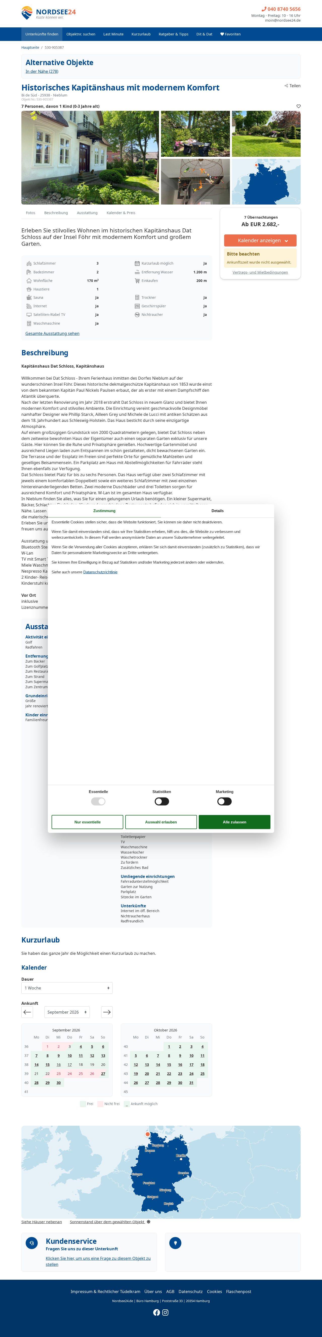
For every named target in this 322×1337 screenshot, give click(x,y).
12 (92, 1055)
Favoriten (232, 34)
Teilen (295, 85)
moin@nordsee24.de (283, 20)
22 (169, 1073)
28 (36, 1082)
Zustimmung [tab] (104, 510)
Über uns (153, 1291)
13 (103, 1055)
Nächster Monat (106, 1012)
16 (59, 1064)
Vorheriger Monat (27, 1012)
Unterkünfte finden (41, 34)
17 (70, 1064)
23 (180, 1073)
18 (202, 1064)
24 (191, 1073)
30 (59, 1082)
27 (103, 1073)
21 (158, 1073)
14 (36, 1064)
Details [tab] (218, 510)
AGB (170, 1291)
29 (48, 1082)
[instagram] (165, 1311)
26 (136, 1082)
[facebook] (156, 1311)
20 (147, 1073)
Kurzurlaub (141, 34)
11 (81, 1055)
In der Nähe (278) (42, 71)
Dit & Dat (204, 34)
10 (70, 1055)
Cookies (214, 1291)
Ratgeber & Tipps (173, 34)
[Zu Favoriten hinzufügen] (299, 106)
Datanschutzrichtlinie (100, 572)
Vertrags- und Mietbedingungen (260, 272)
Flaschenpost (238, 1291)
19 (136, 1073)
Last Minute (113, 34)
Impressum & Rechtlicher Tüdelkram (105, 1291)
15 (48, 1064)
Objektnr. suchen (80, 34)
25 (202, 1073)
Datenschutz (191, 1291)
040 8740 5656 (283, 9)
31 (191, 1082)
